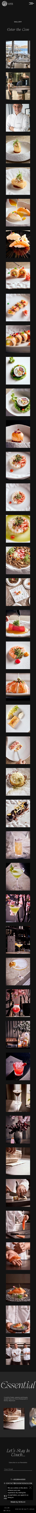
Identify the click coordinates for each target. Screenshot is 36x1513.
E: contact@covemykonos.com (18, 1483)
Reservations (25, 1509)
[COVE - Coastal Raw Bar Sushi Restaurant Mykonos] (7, 3)
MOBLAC (21, 1502)
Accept (30, 1487)
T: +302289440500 (18, 1479)
